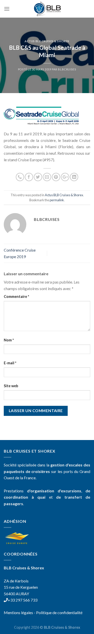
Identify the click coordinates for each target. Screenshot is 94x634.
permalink (57, 200)
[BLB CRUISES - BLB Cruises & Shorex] (47, 9)
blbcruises (67, 69)
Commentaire (16, 296)
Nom (9, 340)
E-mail (10, 363)
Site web (11, 386)
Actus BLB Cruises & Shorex (47, 41)
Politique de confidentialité (59, 612)
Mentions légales (18, 612)
